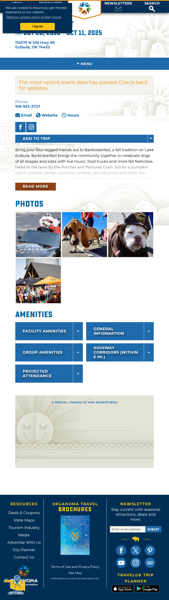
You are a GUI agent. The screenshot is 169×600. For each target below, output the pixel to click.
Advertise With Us (23, 542)
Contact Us (24, 557)
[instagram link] (135, 563)
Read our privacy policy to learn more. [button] (33, 17)
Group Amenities (42, 352)
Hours (73, 115)
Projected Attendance (37, 373)
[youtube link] (121, 563)
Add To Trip (36, 138)
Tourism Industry (24, 527)
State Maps (24, 520)
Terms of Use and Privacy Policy (75, 567)
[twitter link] (135, 550)
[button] (152, 7)
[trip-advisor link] (150, 563)
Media (24, 535)
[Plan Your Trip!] (15, 585)
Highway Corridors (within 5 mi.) (116, 352)
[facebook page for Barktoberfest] (20, 127)
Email (26, 115)
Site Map (75, 573)
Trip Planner (24, 550)
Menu (84, 63)
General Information (109, 331)
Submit (153, 529)
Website (50, 115)
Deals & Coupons (24, 513)
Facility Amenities (44, 331)
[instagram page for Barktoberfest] (31, 127)
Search (152, 3)
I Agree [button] (37, 26)
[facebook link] (121, 550)
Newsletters (118, 3)
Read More (35, 186)
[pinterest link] (150, 550)
